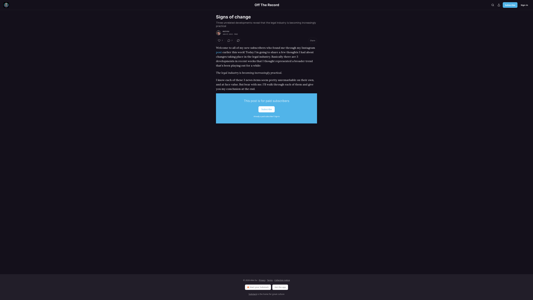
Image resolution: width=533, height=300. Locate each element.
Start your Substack (259, 287)
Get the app (280, 287)
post (219, 52)
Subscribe (510, 5)
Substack (253, 294)
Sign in (524, 5)
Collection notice (282, 280)
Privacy (262, 280)
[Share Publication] (499, 5)
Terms (270, 280)
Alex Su (226, 31)
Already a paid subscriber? (267, 116)
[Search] (493, 5)
